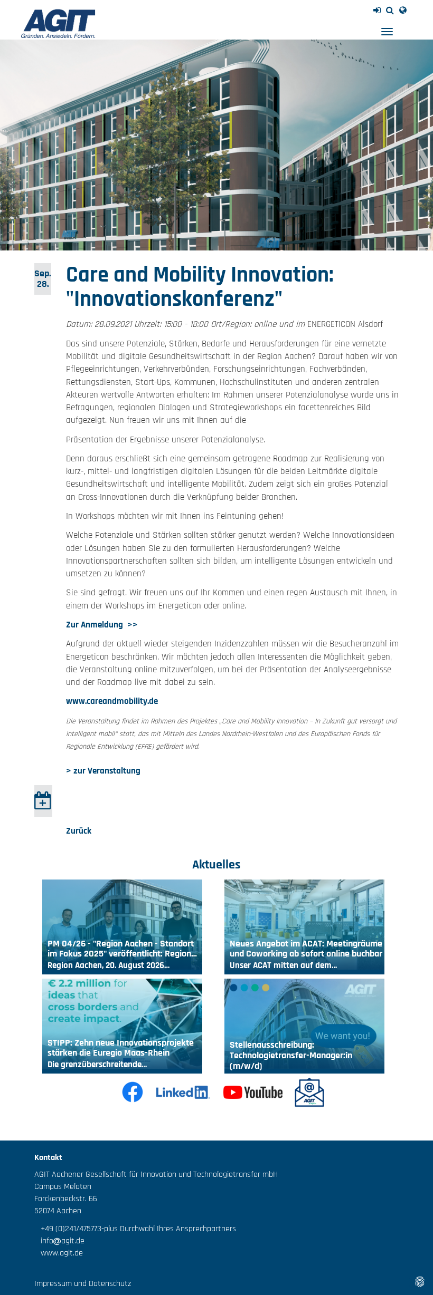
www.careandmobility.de (112, 701)
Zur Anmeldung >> (102, 625)
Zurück (78, 831)
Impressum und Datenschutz (82, 1283)
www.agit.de (58, 1253)
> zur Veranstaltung (103, 771)
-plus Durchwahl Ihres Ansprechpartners (168, 1228)
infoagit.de (59, 1240)
